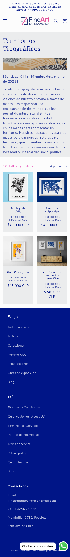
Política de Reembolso (23, 434)
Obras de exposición (22, 373)
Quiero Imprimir (19, 462)
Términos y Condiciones (24, 407)
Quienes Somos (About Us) (26, 416)
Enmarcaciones (18, 363)
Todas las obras (18, 327)
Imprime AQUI (18, 354)
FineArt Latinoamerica (28, 551)
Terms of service (19, 444)
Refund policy (17, 453)
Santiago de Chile (18, 210)
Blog (11, 382)
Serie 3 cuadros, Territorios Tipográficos (52, 275)
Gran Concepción (18, 272)
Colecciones (16, 345)
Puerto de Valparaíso (52, 210)
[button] (5, 21)
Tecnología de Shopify (49, 551)
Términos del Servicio (23, 425)
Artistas (13, 336)
